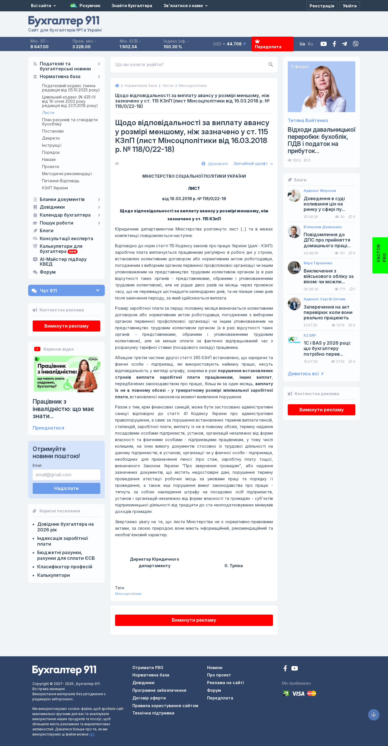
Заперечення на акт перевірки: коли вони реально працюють (328, 312)
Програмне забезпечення (159, 690)
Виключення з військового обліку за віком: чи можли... (329, 276)
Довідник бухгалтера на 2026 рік (65, 527)
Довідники (52, 207)
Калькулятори (53, 575)
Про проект (219, 674)
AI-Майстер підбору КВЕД (63, 262)
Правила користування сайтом (165, 705)
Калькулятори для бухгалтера (61, 249)
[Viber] (355, 44)
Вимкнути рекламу (66, 326)
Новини (214, 667)
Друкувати (217, 163)
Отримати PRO (147, 667)
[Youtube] (323, 44)
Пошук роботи (56, 223)
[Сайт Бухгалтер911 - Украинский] (64, 669)
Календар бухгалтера (65, 215)
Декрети (51, 138)
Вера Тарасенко (318, 263)
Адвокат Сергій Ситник (324, 299)
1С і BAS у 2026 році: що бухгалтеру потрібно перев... (327, 348)
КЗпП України (55, 187)
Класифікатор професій (64, 566)
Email (37, 465)
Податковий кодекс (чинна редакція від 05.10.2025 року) (71, 87)
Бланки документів (62, 199)
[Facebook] (334, 44)
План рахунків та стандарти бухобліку (70, 121)
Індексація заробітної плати (62, 541)
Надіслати (66, 488)
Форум (48, 272)
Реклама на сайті (225, 682)
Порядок (51, 152)
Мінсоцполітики (128, 594)
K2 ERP (310, 336)
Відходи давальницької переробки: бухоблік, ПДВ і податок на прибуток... (321, 140)
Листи (48, 112)
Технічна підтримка (153, 713)
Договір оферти (149, 697)
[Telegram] (345, 44)
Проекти (50, 166)
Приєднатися (48, 428)
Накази (49, 159)
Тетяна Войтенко (308, 120)
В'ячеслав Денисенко (323, 227)
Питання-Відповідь (61, 180)
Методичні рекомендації (67, 173)
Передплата (268, 46)
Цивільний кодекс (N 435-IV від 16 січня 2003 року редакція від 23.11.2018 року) (70, 101)
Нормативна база (60, 76)
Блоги (46, 230)
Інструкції (51, 145)
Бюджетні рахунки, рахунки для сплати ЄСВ (66, 555)
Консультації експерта (66, 238)
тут (91, 734)
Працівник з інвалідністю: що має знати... (63, 408)
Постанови (53, 131)
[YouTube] (294, 669)
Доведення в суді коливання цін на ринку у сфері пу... (324, 204)
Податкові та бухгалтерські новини (65, 66)
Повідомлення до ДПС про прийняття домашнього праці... (327, 240)
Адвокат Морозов (320, 191)
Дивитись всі (304, 373)
